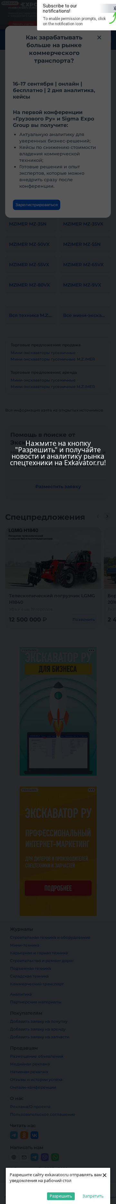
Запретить (93, 1196)
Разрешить (61, 1196)
